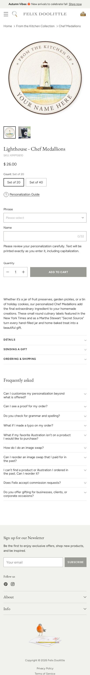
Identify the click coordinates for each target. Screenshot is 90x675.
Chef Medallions (70, 26)
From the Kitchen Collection (35, 26)
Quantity (8, 263)
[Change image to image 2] (24, 132)
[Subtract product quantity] (8, 272)
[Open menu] (5, 13)
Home (7, 26)
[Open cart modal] (82, 13)
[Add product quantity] (23, 272)
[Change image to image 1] (9, 132)
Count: (13, 174)
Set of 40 (36, 182)
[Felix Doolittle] (45, 14)
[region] (45, 4)
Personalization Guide (25, 194)
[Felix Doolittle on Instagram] (12, 584)
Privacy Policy (45, 668)
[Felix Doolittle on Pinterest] (5, 584)
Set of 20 (13, 182)
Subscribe (75, 562)
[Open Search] (14, 13)
